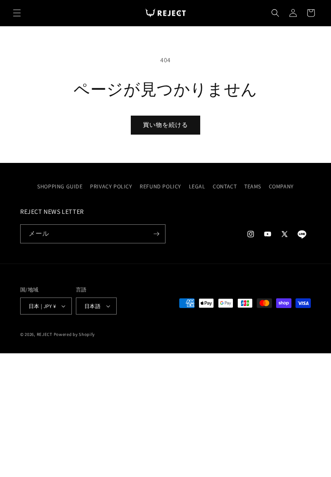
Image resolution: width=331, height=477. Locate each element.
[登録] (156, 233)
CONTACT (225, 186)
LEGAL (197, 186)
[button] (17, 13)
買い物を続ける (165, 125)
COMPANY (281, 186)
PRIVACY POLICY (111, 186)
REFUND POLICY (160, 186)
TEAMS (252, 186)
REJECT (44, 334)
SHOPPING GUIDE (59, 186)
